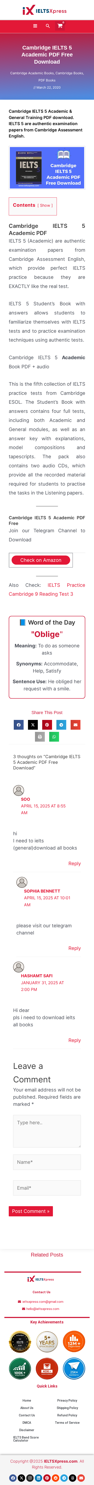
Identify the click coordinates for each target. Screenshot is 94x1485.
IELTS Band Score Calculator (26, 1439)
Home (27, 1400)
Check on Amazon (40, 560)
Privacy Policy (67, 1400)
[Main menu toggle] (35, 26)
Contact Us (27, 1415)
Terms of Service (67, 1422)
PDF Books (47, 80)
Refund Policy (67, 1415)
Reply (74, 863)
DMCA (27, 1422)
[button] (48, 26)
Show (45, 205)
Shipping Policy (67, 1408)
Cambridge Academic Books (32, 73)
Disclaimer (26, 1430)
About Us (26, 1408)
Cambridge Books (69, 73)
